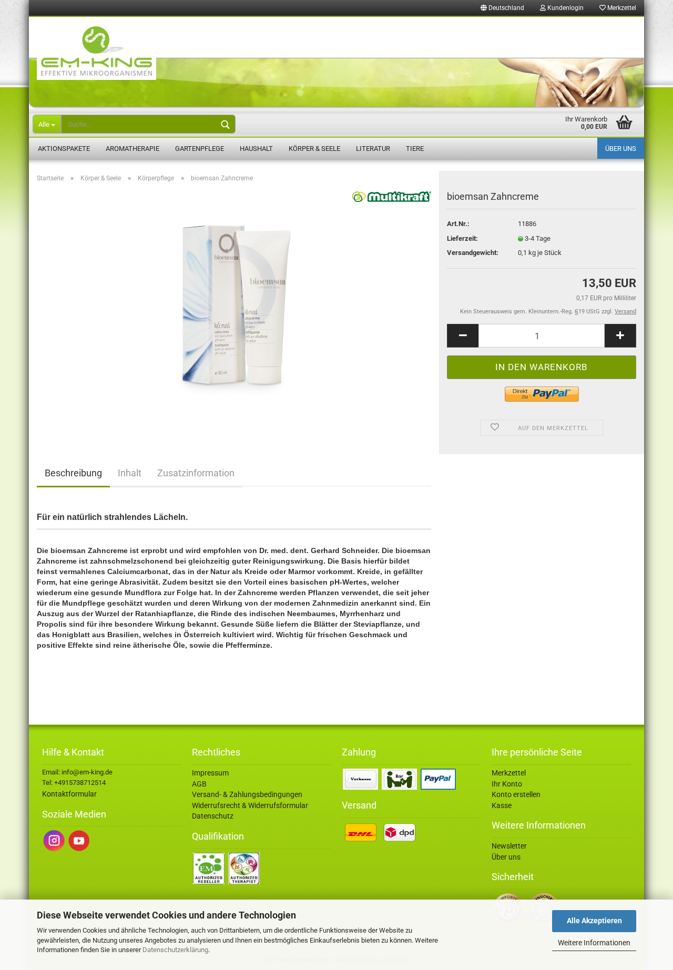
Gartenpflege (199, 148)
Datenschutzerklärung (175, 950)
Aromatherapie (132, 148)
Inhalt (129, 472)
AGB (199, 784)
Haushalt (256, 148)
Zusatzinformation (195, 472)
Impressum (210, 773)
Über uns (620, 148)
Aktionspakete (64, 148)
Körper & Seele (314, 148)
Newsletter (509, 846)
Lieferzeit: (462, 238)
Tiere (415, 148)
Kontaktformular (69, 794)
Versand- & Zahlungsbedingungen (247, 794)
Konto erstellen (516, 794)
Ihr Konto (507, 784)
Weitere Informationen (594, 942)
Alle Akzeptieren (594, 920)
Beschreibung (73, 472)
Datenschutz (212, 816)
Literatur (373, 148)
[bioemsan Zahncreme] (234, 309)
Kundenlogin (565, 8)
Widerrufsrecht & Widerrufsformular (250, 805)
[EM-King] (336, 63)
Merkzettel (621, 8)
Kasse (502, 805)
